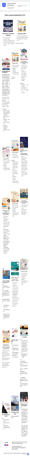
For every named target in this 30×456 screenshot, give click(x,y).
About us (26, 5)
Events (23, 5)
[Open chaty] (28, 454)
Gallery (19, 6)
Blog (20, 6)
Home (19, 5)
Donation (21, 5)
